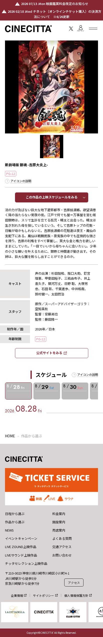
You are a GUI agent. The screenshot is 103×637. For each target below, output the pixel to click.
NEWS (9, 530)
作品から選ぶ (14, 522)
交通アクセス (62, 547)
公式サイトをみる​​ (49, 352)
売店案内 (58, 530)
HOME (10, 435)
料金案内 (58, 514)
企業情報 (17, 595)
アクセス (74, 582)
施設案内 (58, 522)
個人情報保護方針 (76, 595)
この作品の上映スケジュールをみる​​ (52, 197)
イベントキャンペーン (21, 538)
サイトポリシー (43, 595)
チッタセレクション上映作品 (26, 563)
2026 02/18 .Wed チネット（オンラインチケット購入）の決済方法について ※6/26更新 (54, 14)
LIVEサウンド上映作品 (21, 555)
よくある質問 (62, 538)
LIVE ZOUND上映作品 (20, 547)
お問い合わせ (62, 555)
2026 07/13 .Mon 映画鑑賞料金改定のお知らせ (54, 3)
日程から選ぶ (14, 514)
